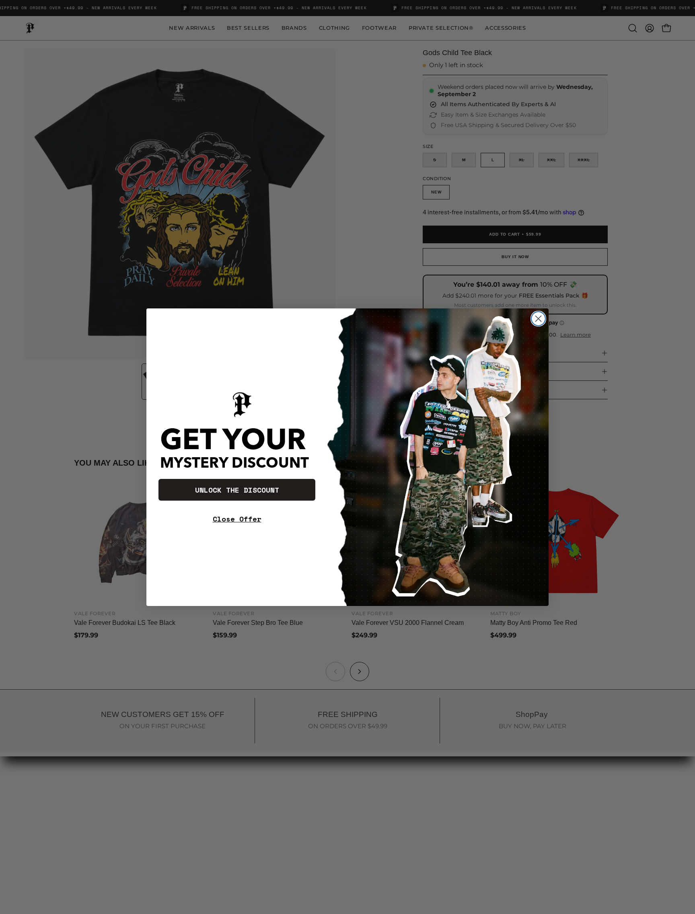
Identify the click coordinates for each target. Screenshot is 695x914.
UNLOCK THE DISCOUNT (237, 490)
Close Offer (237, 518)
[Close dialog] (538, 319)
